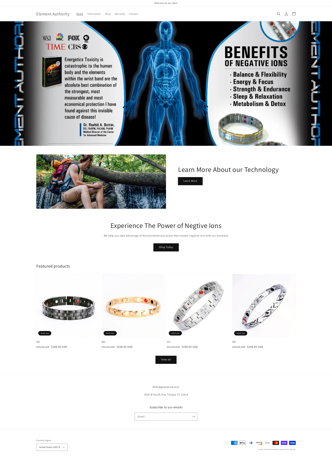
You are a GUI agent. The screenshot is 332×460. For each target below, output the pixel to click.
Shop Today (166, 247)
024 (38, 341)
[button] (279, 14)
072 (168, 341)
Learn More (190, 180)
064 (103, 341)
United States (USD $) (49, 447)
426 (234, 341)
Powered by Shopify (287, 449)
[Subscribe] (193, 416)
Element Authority (271, 449)
